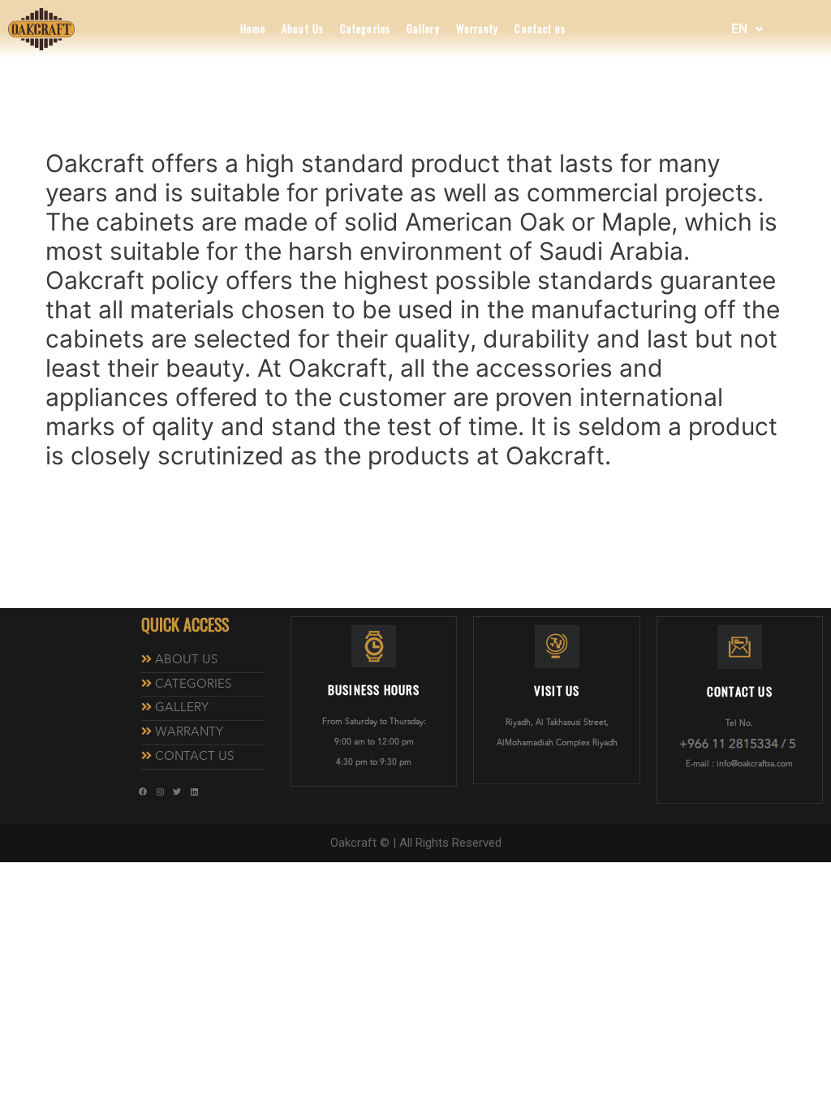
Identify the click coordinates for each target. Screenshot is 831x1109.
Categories (365, 29)
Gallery (423, 29)
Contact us (540, 29)
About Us (303, 29)
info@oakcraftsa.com (755, 764)
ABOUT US (186, 660)
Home (252, 29)
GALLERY (182, 708)
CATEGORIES (193, 685)
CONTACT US (194, 757)
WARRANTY (189, 733)
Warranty (477, 29)
